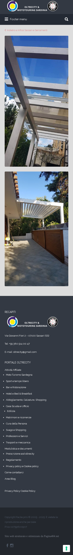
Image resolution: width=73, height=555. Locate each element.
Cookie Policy (28, 491)
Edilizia (11, 411)
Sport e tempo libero (17, 381)
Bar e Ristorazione (16, 387)
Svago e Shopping (16, 430)
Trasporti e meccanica (18, 442)
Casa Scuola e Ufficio (17, 406)
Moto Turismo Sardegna (19, 374)
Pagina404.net (51, 536)
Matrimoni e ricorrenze (18, 417)
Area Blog (10, 478)
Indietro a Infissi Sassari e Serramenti (27, 30)
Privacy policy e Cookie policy (22, 466)
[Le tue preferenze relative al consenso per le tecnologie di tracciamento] (66, 548)
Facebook (7, 545)
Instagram (11, 545)
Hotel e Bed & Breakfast (19, 393)
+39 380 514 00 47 (19, 343)
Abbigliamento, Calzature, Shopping (26, 399)
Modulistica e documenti (18, 448)
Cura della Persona (16, 423)
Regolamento (13, 459)
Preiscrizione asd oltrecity (20, 453)
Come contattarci (14, 472)
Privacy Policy (12, 491)
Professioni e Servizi (17, 436)
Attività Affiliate (13, 370)
